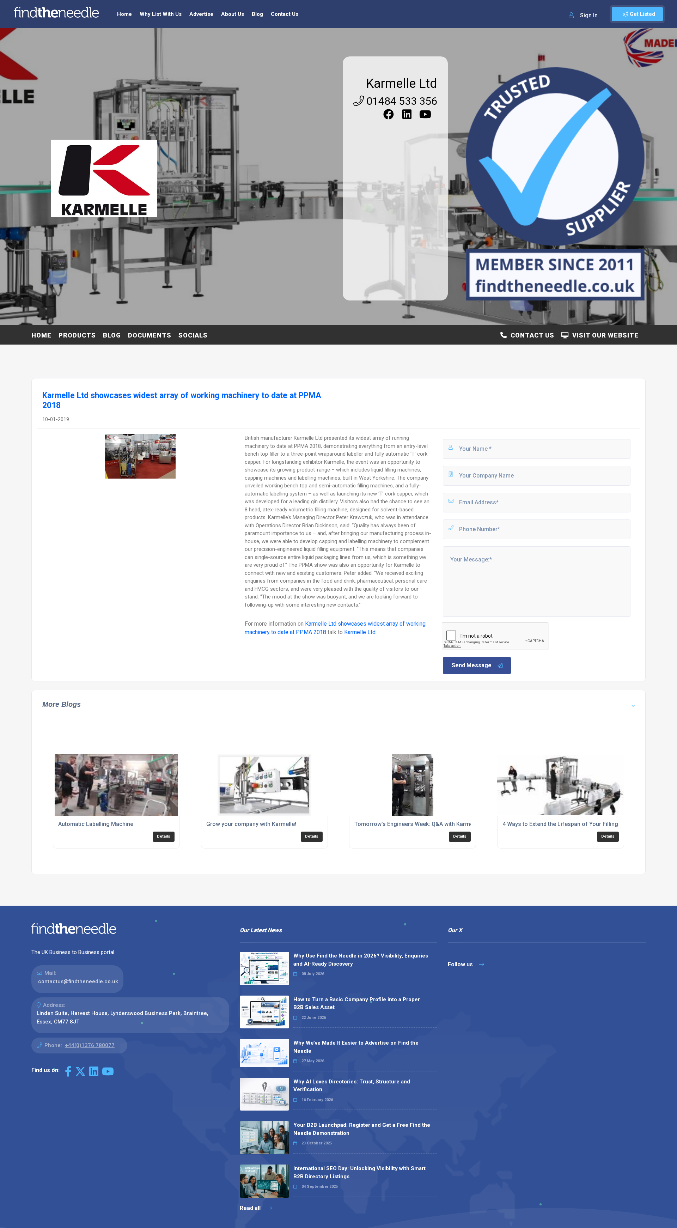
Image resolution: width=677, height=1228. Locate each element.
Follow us (461, 964)
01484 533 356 (400, 101)
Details (163, 836)
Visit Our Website (604, 335)
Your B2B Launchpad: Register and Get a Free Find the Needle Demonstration (361, 1129)
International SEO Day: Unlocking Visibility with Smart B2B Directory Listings (359, 1172)
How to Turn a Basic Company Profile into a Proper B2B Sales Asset (356, 1003)
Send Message (472, 665)
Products (77, 335)
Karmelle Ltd (401, 83)
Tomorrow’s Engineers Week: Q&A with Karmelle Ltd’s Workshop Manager (449, 824)
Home (124, 14)
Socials (193, 335)
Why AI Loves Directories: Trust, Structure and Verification (351, 1085)
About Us (232, 14)
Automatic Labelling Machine (95, 824)
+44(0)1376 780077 (90, 1045)
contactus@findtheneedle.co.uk (78, 981)
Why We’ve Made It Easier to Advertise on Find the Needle (356, 1047)
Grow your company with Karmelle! (251, 824)
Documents (149, 335)
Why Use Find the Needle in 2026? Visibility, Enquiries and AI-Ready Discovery (360, 960)
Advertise (201, 14)
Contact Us (284, 14)
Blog (257, 14)
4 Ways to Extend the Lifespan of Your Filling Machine (572, 824)
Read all (251, 1208)
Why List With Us (161, 14)
